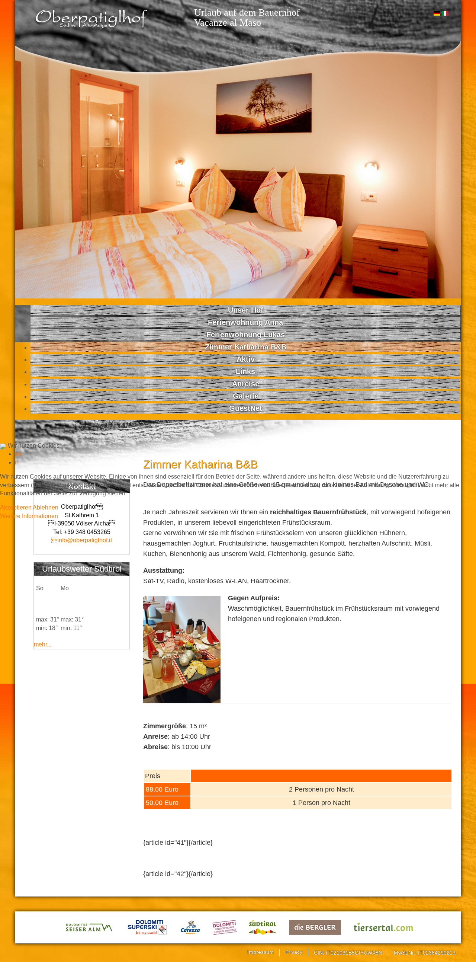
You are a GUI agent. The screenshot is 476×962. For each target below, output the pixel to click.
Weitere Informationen (29, 516)
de (18, 454)
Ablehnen (45, 507)
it (16, 462)
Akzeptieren (16, 507)
